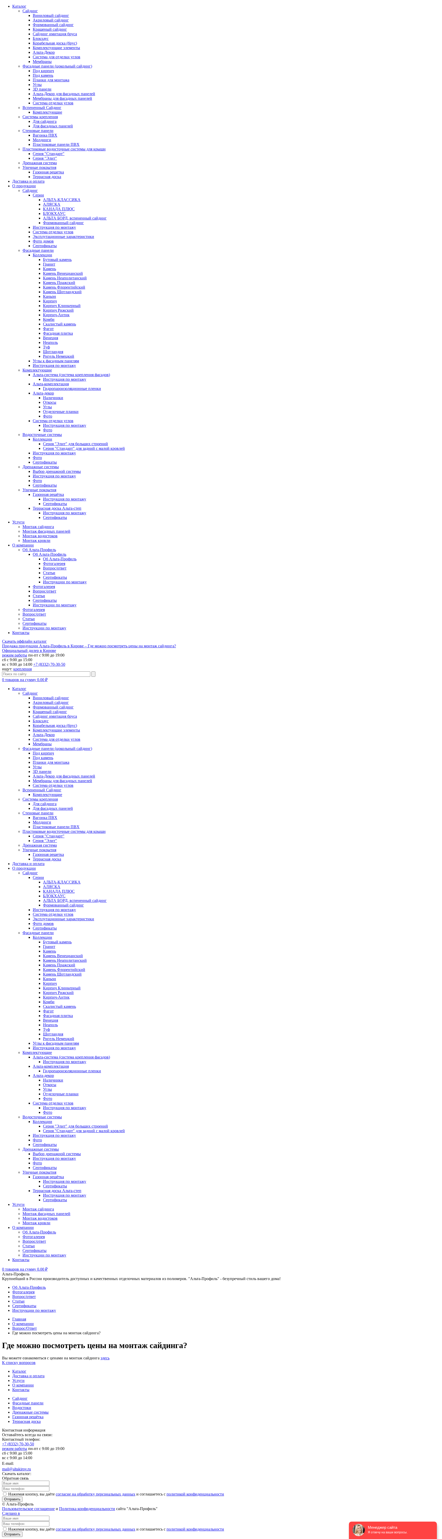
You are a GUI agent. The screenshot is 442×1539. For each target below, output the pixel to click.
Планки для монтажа (51, 80)
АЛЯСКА (51, 204)
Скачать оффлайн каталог (24, 641)
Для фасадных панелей (53, 126)
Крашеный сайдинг (50, 29)
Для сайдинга (45, 121)
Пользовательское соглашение (28, 1509)
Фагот (48, 328)
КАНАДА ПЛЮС (59, 209)
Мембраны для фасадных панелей (62, 98)
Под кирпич (43, 71)
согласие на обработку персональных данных (95, 1494)
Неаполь (50, 342)
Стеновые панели (38, 130)
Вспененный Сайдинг (42, 107)
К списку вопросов (19, 1362)
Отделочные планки (61, 411)
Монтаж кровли (36, 540)
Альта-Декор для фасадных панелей (64, 94)
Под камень (43, 75)
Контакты (20, 632)
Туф (46, 347)
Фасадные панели (38, 250)
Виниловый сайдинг (51, 15)
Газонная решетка (48, 172)
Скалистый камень (59, 324)
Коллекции (42, 255)
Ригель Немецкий (58, 356)
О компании (23, 545)
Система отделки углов (53, 103)
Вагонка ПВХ (45, 135)
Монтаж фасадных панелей (46, 531)
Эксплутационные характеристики (63, 236)
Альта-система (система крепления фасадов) (71, 375)
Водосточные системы (42, 434)
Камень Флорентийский (64, 287)
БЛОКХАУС (54, 213)
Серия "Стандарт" (48, 153)
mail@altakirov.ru (16, 1469)
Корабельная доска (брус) (55, 43)
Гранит (49, 264)
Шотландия (53, 352)
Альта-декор (43, 393)
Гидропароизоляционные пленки (72, 388)
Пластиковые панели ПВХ (56, 144)
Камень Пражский (59, 282)
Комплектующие (47, 112)
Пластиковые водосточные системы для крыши (64, 149)
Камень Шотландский (62, 292)
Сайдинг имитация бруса (55, 34)
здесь (105, 1358)
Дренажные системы (41, 467)
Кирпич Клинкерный (62, 305)
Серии (38, 195)
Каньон (49, 296)
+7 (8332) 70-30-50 (49, 664)
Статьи (49, 573)
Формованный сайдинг (53, 25)
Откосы (49, 402)
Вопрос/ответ (55, 568)
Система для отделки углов (56, 57)
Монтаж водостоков (40, 536)
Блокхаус (41, 38)
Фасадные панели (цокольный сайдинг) (57, 66)
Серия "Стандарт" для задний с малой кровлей (84, 448)
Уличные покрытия (39, 167)
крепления (22, 669)
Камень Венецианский (63, 273)
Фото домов (43, 241)
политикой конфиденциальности (195, 1494)
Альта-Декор (44, 52)
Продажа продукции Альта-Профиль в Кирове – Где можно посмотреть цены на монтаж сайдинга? (89, 646)
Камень (49, 269)
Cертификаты (55, 577)
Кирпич (50, 301)
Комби (48, 319)
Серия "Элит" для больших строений (75, 444)
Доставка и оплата (28, 181)
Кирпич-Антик (56, 315)
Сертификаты (45, 246)
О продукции (24, 186)
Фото (47, 416)
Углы (37, 84)
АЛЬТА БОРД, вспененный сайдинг (75, 218)
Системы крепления (40, 117)
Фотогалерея (54, 563)
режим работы (14, 655)
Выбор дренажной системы (57, 471)
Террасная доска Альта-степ (57, 508)
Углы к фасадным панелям (56, 361)
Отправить (12, 1499)
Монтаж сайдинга (38, 527)
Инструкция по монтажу (54, 227)
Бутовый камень (57, 259)
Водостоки (21, 1407)
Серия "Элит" (45, 158)
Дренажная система (40, 163)
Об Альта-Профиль (39, 550)
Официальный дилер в (29, 650)
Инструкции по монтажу (65, 582)
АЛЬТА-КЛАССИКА (62, 200)
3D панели (42, 89)
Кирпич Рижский (58, 310)
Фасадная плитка (58, 333)
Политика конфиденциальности (87, 1509)
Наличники (53, 398)
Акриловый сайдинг (51, 20)
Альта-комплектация (51, 384)
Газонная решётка (48, 494)
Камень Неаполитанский (65, 278)
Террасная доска (47, 176)
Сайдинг (30, 11)
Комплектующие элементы (56, 48)
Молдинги (42, 140)
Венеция (50, 338)
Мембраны (42, 61)
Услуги (18, 522)
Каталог (19, 6)
